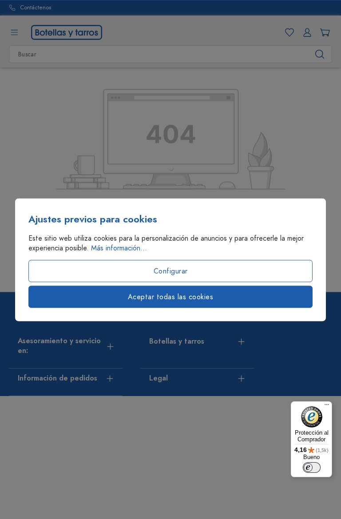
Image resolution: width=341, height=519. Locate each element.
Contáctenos (35, 7)
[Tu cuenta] (305, 32)
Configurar (171, 271)
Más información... (119, 248)
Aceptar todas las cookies (171, 296)
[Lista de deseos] (288, 32)
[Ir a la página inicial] (66, 32)
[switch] (312, 467)
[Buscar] (320, 54)
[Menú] (14, 32)
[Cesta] (323, 32)
